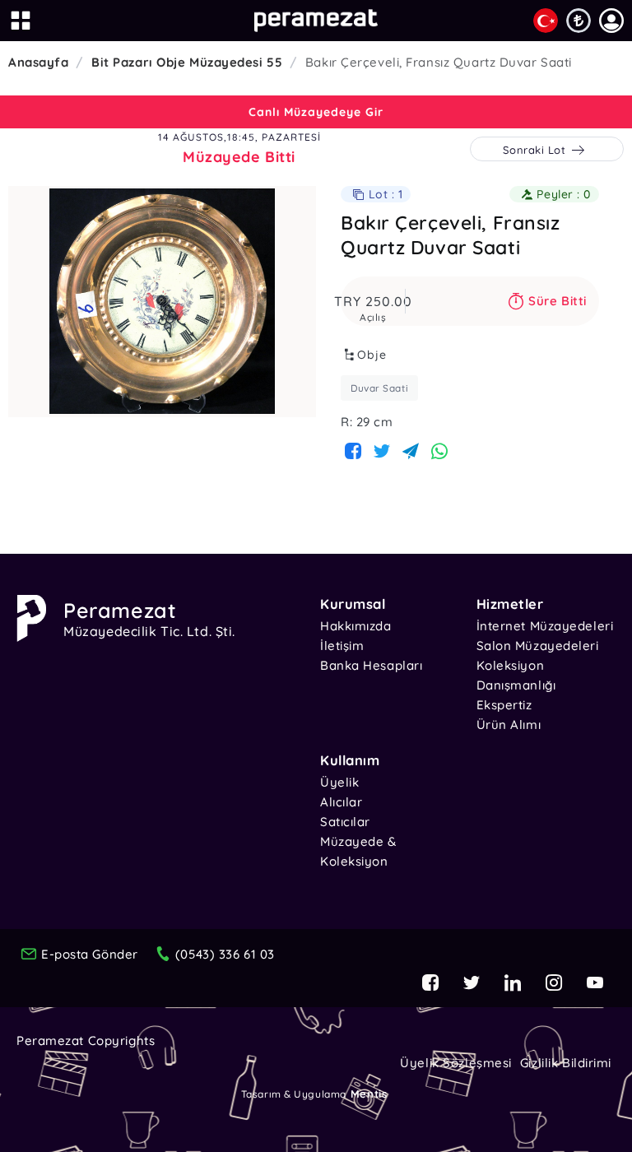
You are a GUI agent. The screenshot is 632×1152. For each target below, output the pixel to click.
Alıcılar (341, 802)
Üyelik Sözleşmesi (456, 1063)
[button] (611, 20)
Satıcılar (345, 821)
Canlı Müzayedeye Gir (316, 112)
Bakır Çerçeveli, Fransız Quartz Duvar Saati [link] (438, 62)
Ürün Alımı (508, 724)
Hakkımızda (356, 626)
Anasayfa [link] (38, 62)
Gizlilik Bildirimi (565, 1063)
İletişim (342, 645)
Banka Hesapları (371, 665)
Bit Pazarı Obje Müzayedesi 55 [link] (186, 62)
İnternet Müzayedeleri (545, 626)
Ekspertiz (504, 705)
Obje (372, 354)
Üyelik (339, 782)
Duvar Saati (379, 388)
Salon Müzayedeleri (537, 645)
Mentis (369, 1093)
